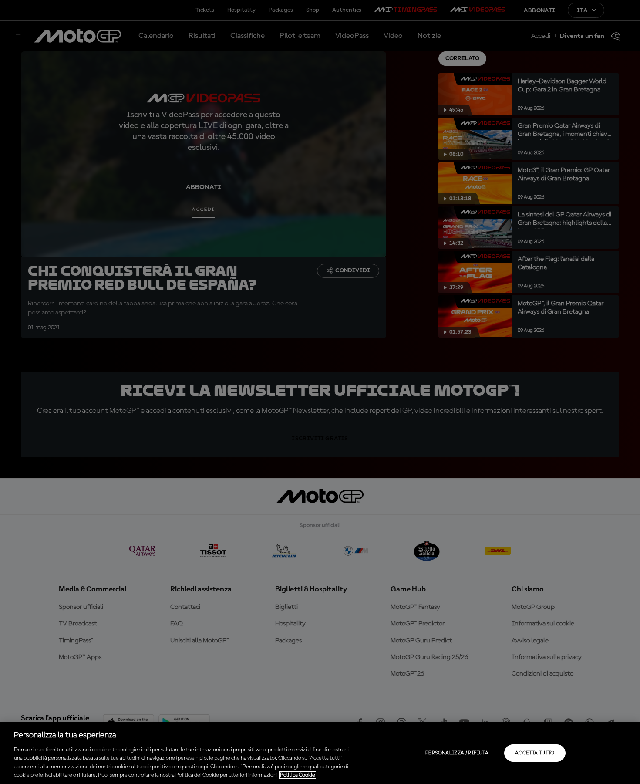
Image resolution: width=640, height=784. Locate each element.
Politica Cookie (297, 775)
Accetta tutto (535, 753)
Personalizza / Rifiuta (456, 753)
